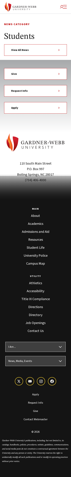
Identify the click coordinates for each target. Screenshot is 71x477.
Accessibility (35, 291)
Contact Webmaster (36, 419)
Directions (35, 307)
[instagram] (41, 381)
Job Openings (35, 323)
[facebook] (52, 381)
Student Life (35, 247)
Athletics (35, 283)
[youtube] (30, 381)
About (35, 215)
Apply (14, 108)
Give (14, 74)
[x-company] (19, 381)
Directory (35, 315)
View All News (20, 50)
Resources (35, 239)
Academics (35, 223)
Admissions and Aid (35, 231)
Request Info (19, 91)
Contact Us (36, 330)
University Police (36, 255)
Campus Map (35, 263)
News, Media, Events (20, 361)
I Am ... (12, 347)
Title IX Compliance (35, 299)
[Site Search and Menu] (63, 6)
